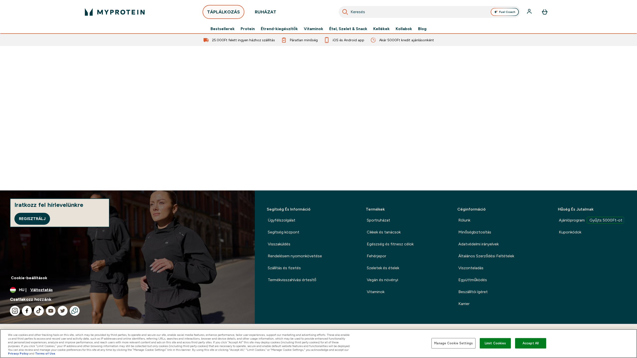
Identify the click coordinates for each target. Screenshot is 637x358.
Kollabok (404, 29)
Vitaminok (313, 29)
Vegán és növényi (382, 280)
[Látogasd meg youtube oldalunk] (51, 311)
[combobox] (429, 12)
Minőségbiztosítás (474, 232)
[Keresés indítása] (345, 12)
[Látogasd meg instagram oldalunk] (15, 311)
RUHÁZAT (265, 11)
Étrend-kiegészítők (279, 29)
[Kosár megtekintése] (544, 12)
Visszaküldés (279, 244)
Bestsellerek (223, 29)
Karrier (464, 304)
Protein (248, 29)
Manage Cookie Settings (453, 343)
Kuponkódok (570, 232)
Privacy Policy (18, 353)
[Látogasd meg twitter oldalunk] (63, 311)
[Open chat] (75, 311)
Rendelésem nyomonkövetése (295, 256)
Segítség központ (283, 232)
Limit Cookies (495, 343)
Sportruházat (378, 220)
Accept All (531, 343)
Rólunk (464, 220)
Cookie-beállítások (29, 278)
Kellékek (381, 29)
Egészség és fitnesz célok (390, 244)
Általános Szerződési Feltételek (486, 256)
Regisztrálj (32, 219)
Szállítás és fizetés (284, 268)
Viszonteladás (470, 268)
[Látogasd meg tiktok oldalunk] (39, 311)
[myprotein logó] (115, 12)
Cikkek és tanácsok (384, 232)
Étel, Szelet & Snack (348, 29)
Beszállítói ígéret (473, 292)
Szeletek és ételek (383, 268)
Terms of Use (45, 353)
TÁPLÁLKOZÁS (223, 11)
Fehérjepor (376, 256)
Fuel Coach (507, 12)
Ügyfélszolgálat (281, 220)
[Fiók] (529, 11)
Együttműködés (472, 280)
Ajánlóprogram (590, 220)
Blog (422, 29)
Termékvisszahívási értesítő (292, 280)
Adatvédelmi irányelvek (478, 244)
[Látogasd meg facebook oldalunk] (27, 311)
